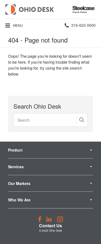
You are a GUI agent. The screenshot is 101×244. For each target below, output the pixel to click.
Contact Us (50, 225)
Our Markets (19, 183)
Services (16, 166)
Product (15, 150)
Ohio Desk (55, 230)
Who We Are (19, 199)
